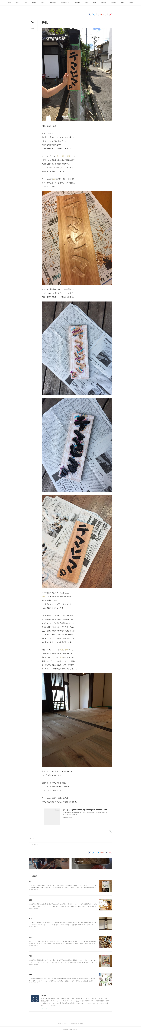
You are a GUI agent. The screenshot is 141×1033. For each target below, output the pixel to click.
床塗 (61, 649)
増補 (30, 956)
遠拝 (30, 918)
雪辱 (30, 975)
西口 (63, 156)
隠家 (68, 156)
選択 (30, 937)
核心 (30, 881)
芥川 (58, 156)
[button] (9, 2)
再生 (54, 179)
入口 (43, 596)
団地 (30, 900)
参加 (61, 657)
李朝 (66, 649)
